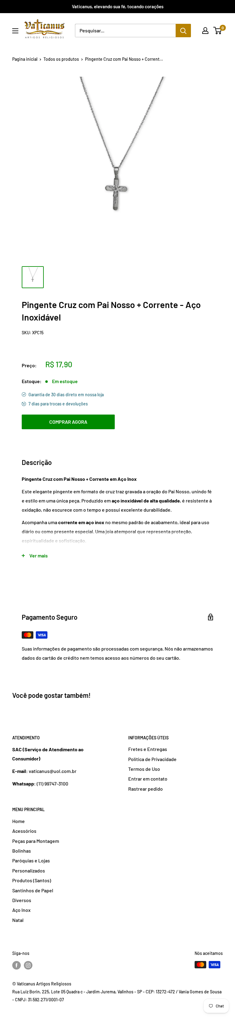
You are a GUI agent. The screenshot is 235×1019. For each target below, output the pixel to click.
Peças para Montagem (35, 841)
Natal (18, 920)
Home (18, 821)
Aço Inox (21, 910)
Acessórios (24, 831)
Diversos (21, 900)
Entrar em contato (147, 778)
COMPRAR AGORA (68, 422)
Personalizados (28, 870)
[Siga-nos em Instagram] (28, 965)
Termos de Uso (144, 769)
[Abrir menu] (15, 30)
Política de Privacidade (152, 759)
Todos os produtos (61, 59)
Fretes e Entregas (147, 749)
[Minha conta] (205, 30)
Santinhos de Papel (32, 890)
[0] (218, 30)
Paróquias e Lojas (31, 860)
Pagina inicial (24, 59)
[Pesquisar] (183, 30)
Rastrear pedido (145, 789)
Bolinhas (21, 851)
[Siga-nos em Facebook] (16, 965)
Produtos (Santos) (31, 880)
